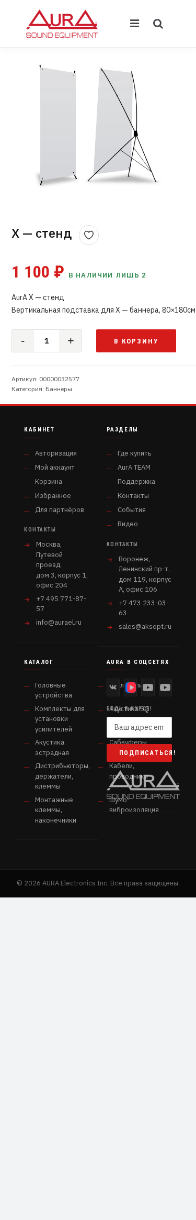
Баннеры (58, 389)
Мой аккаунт (55, 467)
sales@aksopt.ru (145, 626)
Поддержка (136, 481)
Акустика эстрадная (52, 747)
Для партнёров (59, 509)
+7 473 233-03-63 (144, 608)
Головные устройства (53, 690)
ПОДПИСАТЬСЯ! (145, 753)
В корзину (136, 341)
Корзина (48, 481)
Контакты (133, 495)
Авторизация (56, 453)
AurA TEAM (134, 467)
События (132, 509)
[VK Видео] (130, 687)
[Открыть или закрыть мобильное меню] (135, 23)
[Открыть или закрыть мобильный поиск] (158, 23)
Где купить (134, 453)
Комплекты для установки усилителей (60, 719)
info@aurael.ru (59, 622)
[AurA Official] (147, 687)
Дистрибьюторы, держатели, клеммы (62, 776)
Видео (128, 523)
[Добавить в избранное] (89, 235)
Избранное (53, 495)
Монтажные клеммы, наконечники (55, 810)
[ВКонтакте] (113, 687)
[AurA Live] (165, 687)
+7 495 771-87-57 (61, 604)
